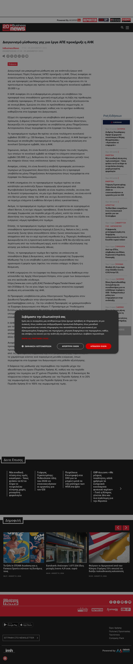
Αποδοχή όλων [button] (98, 346)
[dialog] (66, 332)
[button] (66, 338)
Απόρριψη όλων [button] (70, 346)
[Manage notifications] (5, 658)
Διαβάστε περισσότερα (94, 333)
